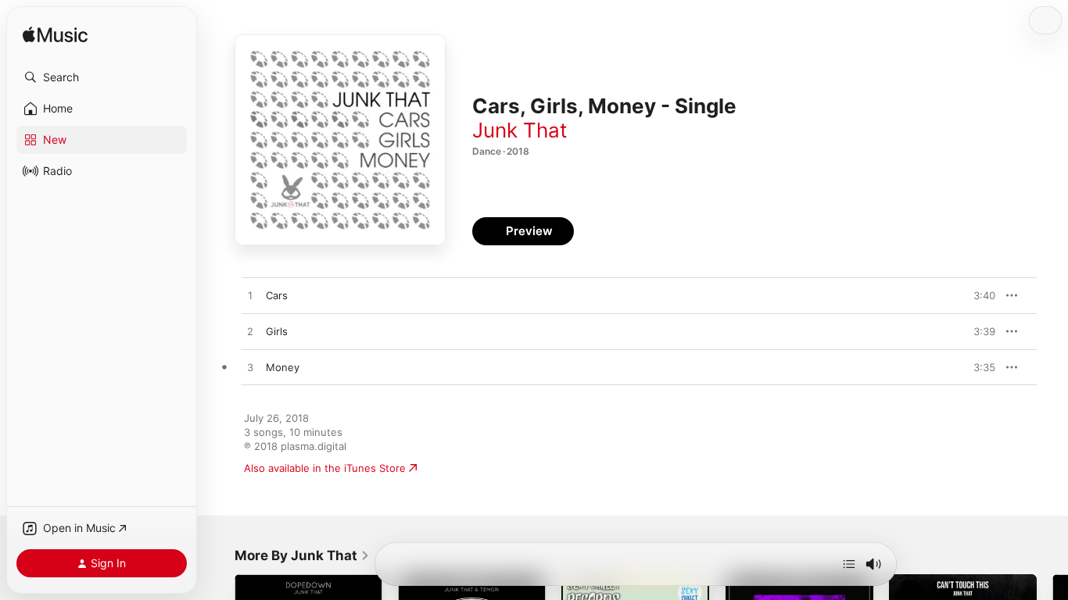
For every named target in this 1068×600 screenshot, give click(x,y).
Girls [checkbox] (277, 331)
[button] (101, 77)
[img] (55, 36)
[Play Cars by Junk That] (250, 296)
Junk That (519, 130)
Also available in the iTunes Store (325, 468)
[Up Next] (849, 564)
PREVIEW (978, 295)
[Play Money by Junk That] (250, 368)
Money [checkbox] (282, 367)
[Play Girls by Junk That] (250, 332)
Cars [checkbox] (277, 295)
